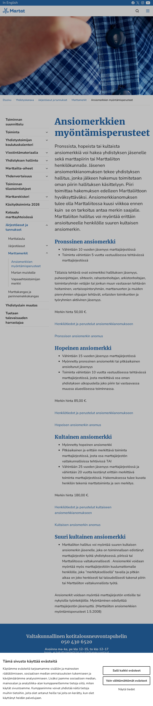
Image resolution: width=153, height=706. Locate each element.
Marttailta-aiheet (19, 168)
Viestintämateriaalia (22, 152)
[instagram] (142, 2)
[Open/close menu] (148, 11)
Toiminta (12, 132)
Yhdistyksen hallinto (22, 160)
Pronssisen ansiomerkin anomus (79, 336)
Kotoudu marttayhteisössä (19, 214)
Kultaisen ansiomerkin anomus (78, 525)
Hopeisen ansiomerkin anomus (78, 425)
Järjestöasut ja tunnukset (52, 100)
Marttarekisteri (17, 196)
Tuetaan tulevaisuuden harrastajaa (17, 318)
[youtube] (148, 2)
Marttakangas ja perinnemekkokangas (23, 294)
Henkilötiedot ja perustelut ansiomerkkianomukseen (94, 324)
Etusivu (7, 100)
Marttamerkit (79, 100)
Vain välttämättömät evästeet (126, 681)
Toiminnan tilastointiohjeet (18, 186)
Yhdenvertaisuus (19, 176)
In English (10, 2)
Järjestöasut (16, 246)
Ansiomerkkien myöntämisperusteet (26, 264)
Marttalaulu (16, 239)
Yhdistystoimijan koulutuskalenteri (19, 142)
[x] (137, 2)
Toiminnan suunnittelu (14, 122)
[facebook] (133, 2)
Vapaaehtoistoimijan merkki (25, 281)
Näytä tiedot (126, 689)
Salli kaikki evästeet (126, 671)
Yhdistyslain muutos (22, 305)
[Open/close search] (137, 11)
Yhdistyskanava (25, 100)
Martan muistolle (23, 272)
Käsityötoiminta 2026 (23, 204)
